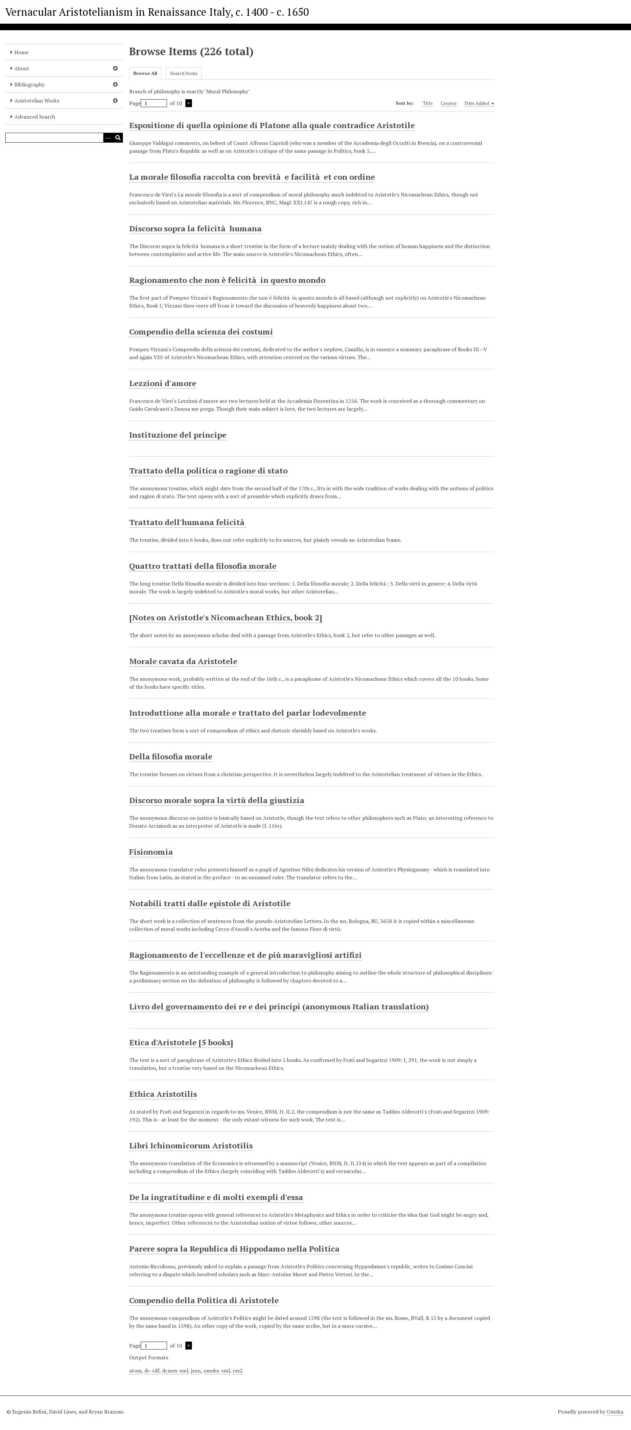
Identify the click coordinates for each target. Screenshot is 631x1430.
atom (135, 1370)
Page (135, 103)
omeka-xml (216, 1370)
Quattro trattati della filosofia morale (202, 566)
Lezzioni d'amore (162, 383)
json (196, 1370)
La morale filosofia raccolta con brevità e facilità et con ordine (252, 177)
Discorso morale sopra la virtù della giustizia (216, 800)
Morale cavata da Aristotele (183, 661)
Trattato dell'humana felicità (187, 522)
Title (428, 103)
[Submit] (118, 138)
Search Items (184, 73)
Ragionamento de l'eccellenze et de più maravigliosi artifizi (245, 955)
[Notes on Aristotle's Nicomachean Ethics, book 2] (225, 617)
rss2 (238, 1370)
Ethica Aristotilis (163, 1094)
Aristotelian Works (36, 100)
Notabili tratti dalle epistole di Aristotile (210, 903)
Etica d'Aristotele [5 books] (181, 1042)
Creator (449, 103)
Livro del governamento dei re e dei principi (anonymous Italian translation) (279, 1006)
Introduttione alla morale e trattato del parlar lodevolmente (247, 712)
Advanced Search (34, 116)
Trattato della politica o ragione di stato (208, 470)
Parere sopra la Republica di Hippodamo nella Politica (234, 1248)
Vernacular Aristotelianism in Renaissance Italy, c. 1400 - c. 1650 (157, 12)
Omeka (615, 1411)
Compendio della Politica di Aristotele (204, 1300)
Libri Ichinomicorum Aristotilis (191, 1145)
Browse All (145, 73)
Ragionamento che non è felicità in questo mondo (227, 280)
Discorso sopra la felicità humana (195, 228)
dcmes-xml (175, 1370)
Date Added (477, 103)
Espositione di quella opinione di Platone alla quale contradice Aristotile (272, 125)
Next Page (188, 103)
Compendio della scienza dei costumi (201, 331)
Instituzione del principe (177, 434)
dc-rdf (151, 1370)
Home (21, 52)
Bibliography (29, 84)
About (21, 68)
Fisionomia (151, 851)
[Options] (108, 138)
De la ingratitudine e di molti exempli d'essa (216, 1197)
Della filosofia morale (170, 756)
